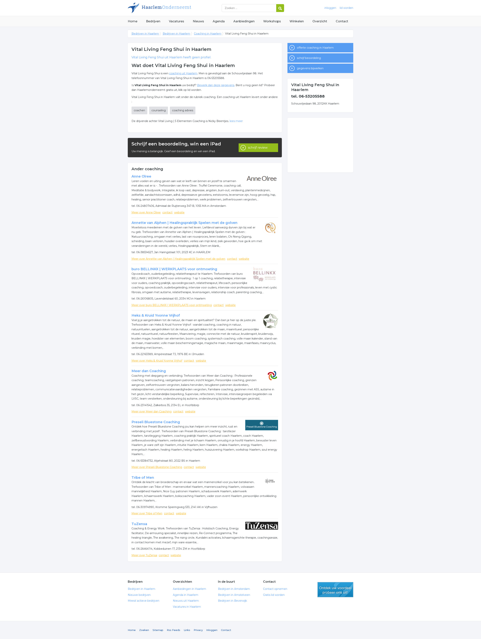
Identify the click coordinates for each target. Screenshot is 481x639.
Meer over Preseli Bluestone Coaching (157, 467)
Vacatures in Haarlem (187, 606)
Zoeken (144, 629)
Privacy (198, 629)
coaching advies (182, 110)
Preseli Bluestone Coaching (156, 422)
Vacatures (176, 21)
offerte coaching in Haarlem (315, 47)
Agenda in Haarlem (185, 595)
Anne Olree (141, 176)
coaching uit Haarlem (183, 73)
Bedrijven (153, 21)
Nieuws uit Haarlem (186, 600)
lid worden (346, 8)
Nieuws (198, 21)
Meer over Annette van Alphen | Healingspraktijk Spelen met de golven (178, 258)
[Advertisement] (320, 145)
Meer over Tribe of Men (147, 513)
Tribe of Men (143, 478)
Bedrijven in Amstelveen (234, 595)
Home (132, 21)
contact (167, 212)
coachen (139, 110)
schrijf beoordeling (309, 58)
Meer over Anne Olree (146, 212)
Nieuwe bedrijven (139, 595)
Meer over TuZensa (144, 555)
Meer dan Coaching (149, 371)
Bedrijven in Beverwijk (232, 600)
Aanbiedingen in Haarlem (189, 589)
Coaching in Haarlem (207, 33)
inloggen (330, 8)
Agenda (219, 21)
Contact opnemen (275, 589)
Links (187, 629)
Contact (342, 21)
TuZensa (139, 524)
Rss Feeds (173, 629)
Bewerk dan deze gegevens (215, 85)
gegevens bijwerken (310, 68)
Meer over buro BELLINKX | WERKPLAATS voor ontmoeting (172, 305)
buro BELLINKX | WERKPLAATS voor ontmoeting (174, 269)
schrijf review (258, 147)
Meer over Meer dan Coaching (152, 411)
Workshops (272, 21)
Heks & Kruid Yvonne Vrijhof (156, 315)
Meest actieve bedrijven (143, 600)
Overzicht (319, 21)
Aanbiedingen (244, 21)
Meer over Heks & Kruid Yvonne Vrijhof (157, 360)
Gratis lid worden (274, 595)
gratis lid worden (335, 589)
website (179, 212)
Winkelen (297, 21)
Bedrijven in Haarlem (175, 8)
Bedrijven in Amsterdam (234, 589)
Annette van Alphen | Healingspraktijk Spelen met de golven (184, 223)
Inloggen (211, 629)
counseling (158, 110)
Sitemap (158, 629)
